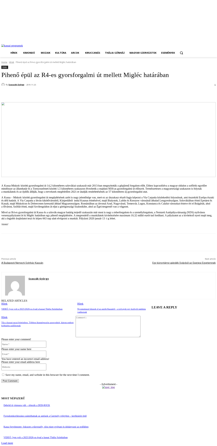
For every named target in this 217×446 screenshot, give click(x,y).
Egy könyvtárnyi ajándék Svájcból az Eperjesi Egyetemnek (184, 262)
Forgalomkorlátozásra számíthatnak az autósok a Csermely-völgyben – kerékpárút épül (45, 416)
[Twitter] (44, 93)
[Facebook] (32, 93)
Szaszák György (16, 84)
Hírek (11, 62)
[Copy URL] (69, 93)
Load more (7, 443)
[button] (181, 53)
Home (4, 62)
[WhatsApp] (56, 93)
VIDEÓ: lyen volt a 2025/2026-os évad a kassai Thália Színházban (32, 309)
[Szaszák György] (3, 84)
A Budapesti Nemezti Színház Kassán (22, 262)
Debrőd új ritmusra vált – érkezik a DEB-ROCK (27, 405)
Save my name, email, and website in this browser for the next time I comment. (47, 374)
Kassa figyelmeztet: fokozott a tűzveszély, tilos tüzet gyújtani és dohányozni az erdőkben (46, 427)
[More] (81, 93)
